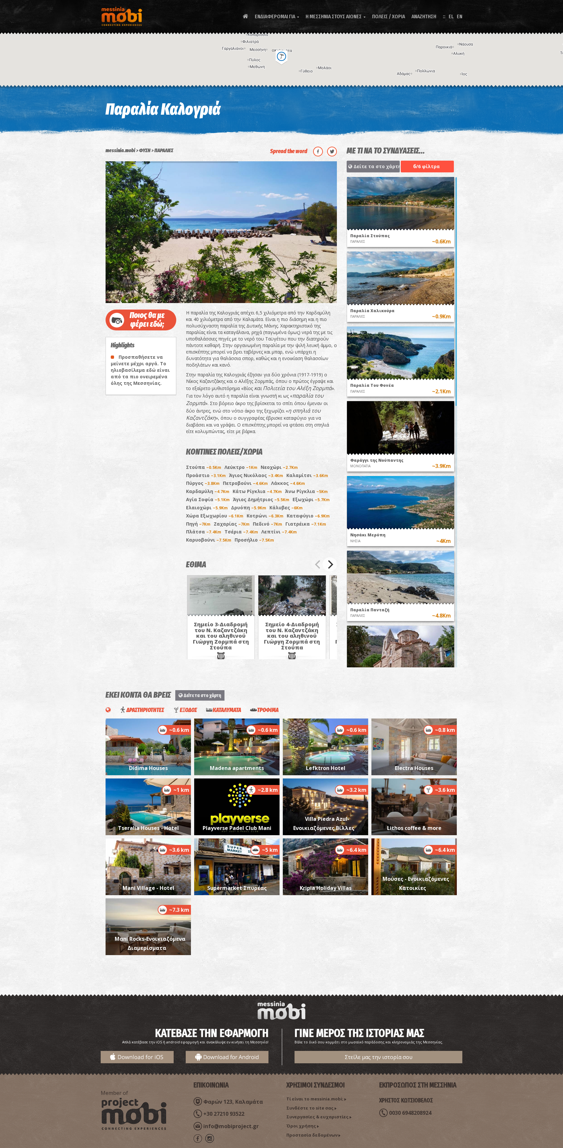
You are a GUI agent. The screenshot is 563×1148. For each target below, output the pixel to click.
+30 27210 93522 (223, 1113)
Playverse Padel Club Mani (237, 828)
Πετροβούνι (245, 483)
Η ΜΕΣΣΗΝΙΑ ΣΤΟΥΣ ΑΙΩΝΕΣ (336, 16)
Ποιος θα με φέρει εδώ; (147, 320)
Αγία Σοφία (208, 499)
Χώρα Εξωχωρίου (214, 516)
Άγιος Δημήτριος (261, 499)
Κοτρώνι (265, 516)
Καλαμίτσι (307, 475)
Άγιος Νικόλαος (256, 475)
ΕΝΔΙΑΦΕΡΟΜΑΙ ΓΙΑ (277, 16)
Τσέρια (241, 532)
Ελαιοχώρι (207, 507)
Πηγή (198, 524)
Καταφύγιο (308, 516)
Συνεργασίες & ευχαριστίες (317, 1117)
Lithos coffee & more (414, 828)
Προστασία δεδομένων (312, 1135)
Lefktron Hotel (325, 768)
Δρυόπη (248, 507)
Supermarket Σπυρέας (237, 888)
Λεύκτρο (240, 467)
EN (459, 16)
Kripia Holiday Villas (326, 888)
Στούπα (203, 467)
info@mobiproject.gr (231, 1126)
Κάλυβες (286, 507)
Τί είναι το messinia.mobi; (314, 1099)
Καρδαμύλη (207, 491)
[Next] (330, 564)
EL (451, 16)
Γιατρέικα (305, 524)
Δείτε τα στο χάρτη (376, 166)
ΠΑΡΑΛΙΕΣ (163, 150)
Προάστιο (206, 475)
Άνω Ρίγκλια (306, 491)
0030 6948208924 (410, 1112)
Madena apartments (237, 768)
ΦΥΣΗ (145, 150)
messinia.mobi (120, 150)
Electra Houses (414, 768)
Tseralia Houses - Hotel (148, 828)
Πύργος (203, 483)
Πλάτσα (203, 532)
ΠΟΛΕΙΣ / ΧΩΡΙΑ (388, 16)
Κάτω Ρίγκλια (257, 491)
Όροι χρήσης (301, 1126)
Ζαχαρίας (232, 524)
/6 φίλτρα (426, 166)
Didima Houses (148, 768)
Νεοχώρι (279, 467)
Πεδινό (267, 524)
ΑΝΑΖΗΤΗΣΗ (423, 16)
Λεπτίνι (279, 532)
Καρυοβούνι (208, 540)
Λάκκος (288, 483)
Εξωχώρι (311, 499)
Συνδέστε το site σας (310, 1108)
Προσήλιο (254, 540)
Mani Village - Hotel (148, 888)
